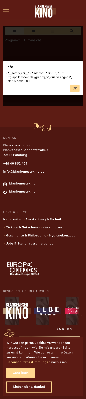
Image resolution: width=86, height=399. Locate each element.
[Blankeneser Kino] (43, 11)
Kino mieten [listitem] (52, 227)
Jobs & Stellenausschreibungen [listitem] (30, 243)
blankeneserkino (22, 183)
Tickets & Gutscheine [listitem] (22, 227)
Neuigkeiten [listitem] (13, 219)
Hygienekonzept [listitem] (61, 235)
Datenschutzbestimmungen (28, 362)
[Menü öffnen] (6, 9)
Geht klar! (21, 373)
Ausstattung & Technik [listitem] (43, 219)
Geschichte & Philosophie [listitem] (25, 235)
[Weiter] (80, 315)
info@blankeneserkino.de (23, 171)
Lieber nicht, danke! (29, 387)
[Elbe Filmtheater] (48, 311)
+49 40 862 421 (15, 163)
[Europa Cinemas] (23, 269)
